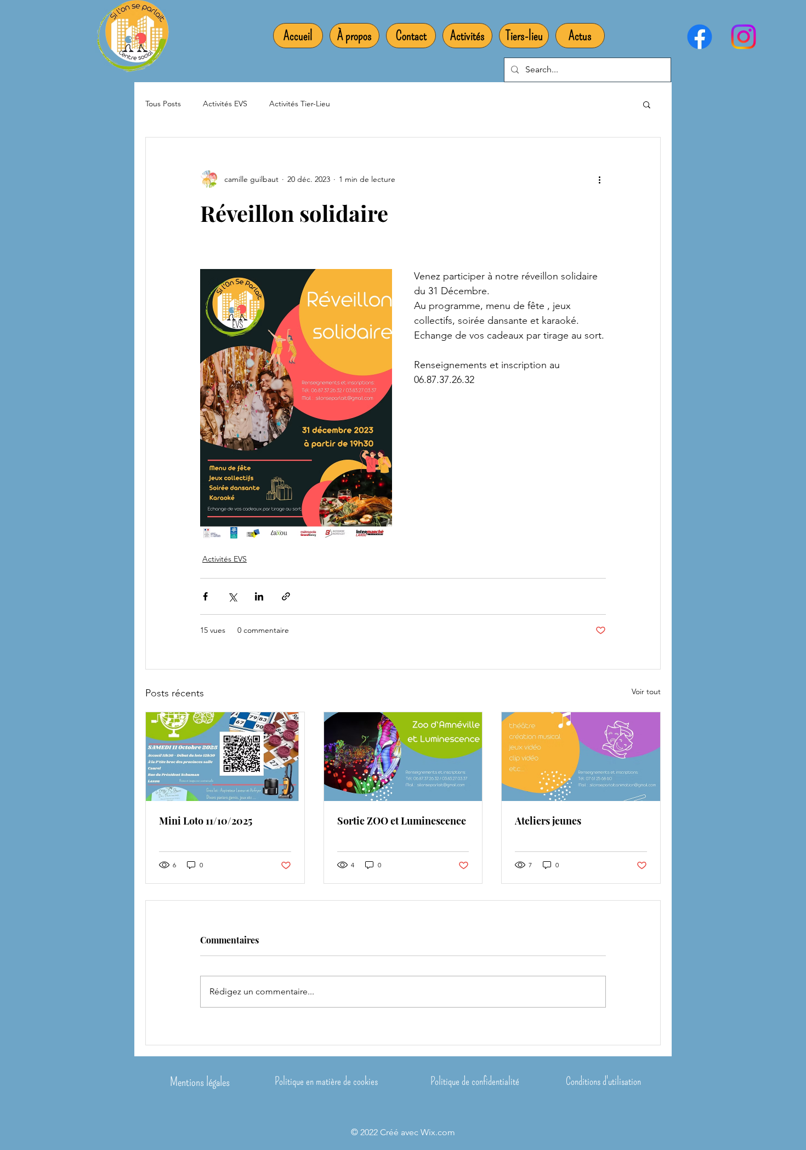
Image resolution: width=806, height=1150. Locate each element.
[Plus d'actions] (599, 179)
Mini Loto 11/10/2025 (205, 820)
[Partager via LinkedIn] (259, 596)
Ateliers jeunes (548, 820)
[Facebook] (699, 36)
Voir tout (646, 691)
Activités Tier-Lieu (299, 103)
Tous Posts (163, 103)
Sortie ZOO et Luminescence (401, 820)
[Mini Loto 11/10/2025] (225, 756)
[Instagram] (743, 36)
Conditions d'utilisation (603, 1081)
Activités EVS (225, 103)
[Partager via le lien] (286, 596)
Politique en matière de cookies (326, 1081)
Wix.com (438, 1132)
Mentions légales (200, 1081)
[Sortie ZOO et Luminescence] (403, 756)
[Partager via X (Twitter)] (232, 596)
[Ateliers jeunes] (581, 756)
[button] (647, 104)
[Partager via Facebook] (205, 596)
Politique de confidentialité (474, 1081)
